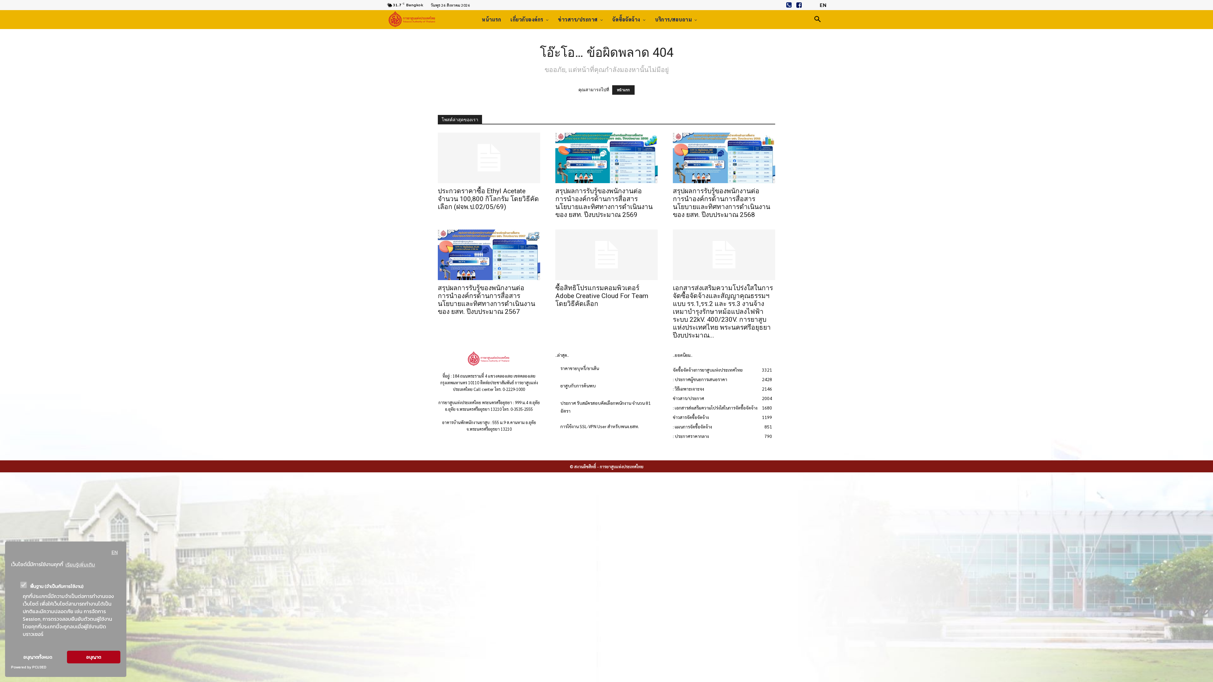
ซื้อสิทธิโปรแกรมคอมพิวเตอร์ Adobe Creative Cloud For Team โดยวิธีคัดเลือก (601, 296)
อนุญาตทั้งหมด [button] (37, 657)
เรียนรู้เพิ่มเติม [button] (80, 564)
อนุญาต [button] (93, 657)
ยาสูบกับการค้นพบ (578, 385)
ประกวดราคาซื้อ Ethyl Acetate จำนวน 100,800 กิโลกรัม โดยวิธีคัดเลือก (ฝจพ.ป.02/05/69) (488, 199)
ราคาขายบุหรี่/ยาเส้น (579, 368)
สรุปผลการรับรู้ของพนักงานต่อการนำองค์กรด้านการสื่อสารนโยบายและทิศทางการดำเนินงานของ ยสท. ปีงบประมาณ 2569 (604, 202)
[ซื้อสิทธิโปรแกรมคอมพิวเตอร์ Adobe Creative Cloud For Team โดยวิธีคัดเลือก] (606, 255)
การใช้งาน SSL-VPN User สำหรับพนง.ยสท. (599, 426)
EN (115, 552)
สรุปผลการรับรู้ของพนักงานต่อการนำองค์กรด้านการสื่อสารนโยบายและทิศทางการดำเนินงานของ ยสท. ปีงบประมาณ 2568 (721, 202)
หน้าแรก (623, 90)
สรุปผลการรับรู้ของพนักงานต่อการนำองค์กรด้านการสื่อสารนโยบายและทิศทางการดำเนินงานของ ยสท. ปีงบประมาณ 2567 (486, 299)
